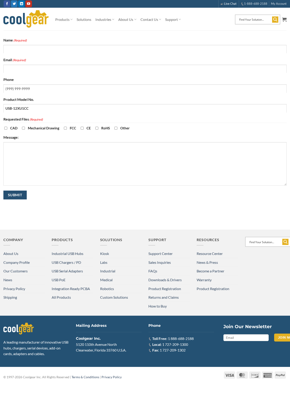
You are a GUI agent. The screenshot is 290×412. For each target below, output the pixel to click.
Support (171, 19)
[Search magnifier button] (275, 19)
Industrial (107, 271)
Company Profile (16, 262)
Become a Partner (210, 271)
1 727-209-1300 (175, 344)
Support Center (160, 253)
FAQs (152, 271)
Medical (106, 280)
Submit (15, 195)
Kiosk (104, 253)
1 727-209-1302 (173, 350)
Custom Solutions (114, 297)
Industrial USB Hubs (67, 253)
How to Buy (157, 306)
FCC (73, 128)
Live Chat (230, 3)
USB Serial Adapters (67, 271)
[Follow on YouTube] (28, 3)
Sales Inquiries (159, 262)
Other (125, 128)
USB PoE (58, 280)
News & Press (207, 262)
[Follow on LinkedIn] (21, 3)
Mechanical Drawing (43, 128)
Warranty (204, 280)
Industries (103, 19)
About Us (125, 19)
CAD (13, 128)
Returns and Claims (163, 297)
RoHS (105, 128)
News (7, 280)
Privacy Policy (14, 288)
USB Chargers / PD (66, 262)
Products (62, 19)
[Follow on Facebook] (7, 3)
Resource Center (210, 253)
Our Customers (15, 271)
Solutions (84, 19)
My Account (279, 3)
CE (89, 128)
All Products (61, 297)
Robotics (107, 288)
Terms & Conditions (85, 377)
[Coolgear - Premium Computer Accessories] (25, 19)
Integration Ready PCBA (71, 288)
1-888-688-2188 (255, 3)
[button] (284, 19)
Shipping (10, 297)
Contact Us (149, 19)
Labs (103, 262)
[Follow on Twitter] (14, 3)
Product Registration (164, 288)
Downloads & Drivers (165, 280)
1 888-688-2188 (181, 338)
